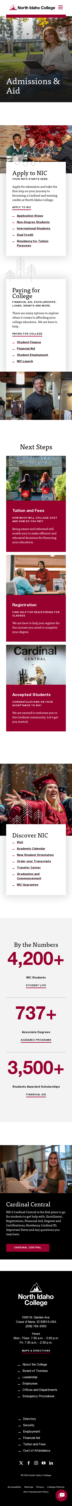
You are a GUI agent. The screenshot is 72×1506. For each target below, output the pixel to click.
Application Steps (30, 216)
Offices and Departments (39, 1390)
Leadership (29, 1377)
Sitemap (28, 1487)
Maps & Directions (36, 1351)
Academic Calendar (31, 848)
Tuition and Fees (28, 511)
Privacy (40, 1487)
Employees (30, 1384)
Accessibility (14, 1487)
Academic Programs (36, 1040)
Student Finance (29, 342)
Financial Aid (26, 348)
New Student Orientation (35, 855)
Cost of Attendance (36, 1451)
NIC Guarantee (27, 885)
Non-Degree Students (33, 222)
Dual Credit (25, 235)
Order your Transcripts (34, 861)
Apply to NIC (21, 207)
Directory (29, 1419)
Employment (31, 1432)
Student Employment (32, 355)
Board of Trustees (35, 1371)
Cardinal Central (27, 1248)
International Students (33, 228)
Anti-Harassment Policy (36, 1492)
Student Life (36, 985)
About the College (34, 1364)
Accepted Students (31, 695)
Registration (24, 605)
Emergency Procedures (38, 1396)
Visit (20, 842)
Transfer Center (29, 867)
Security (28, 1425)
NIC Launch (25, 361)
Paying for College (27, 334)
